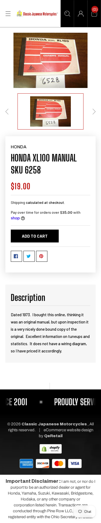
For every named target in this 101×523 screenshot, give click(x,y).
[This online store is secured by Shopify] (51, 449)
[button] (67, 13)
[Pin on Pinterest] (41, 256)
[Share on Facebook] (16, 256)
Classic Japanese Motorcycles (54, 424)
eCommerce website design (68, 430)
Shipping (18, 202)
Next (94, 112)
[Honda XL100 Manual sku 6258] (50, 60)
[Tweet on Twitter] (29, 256)
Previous (7, 112)
